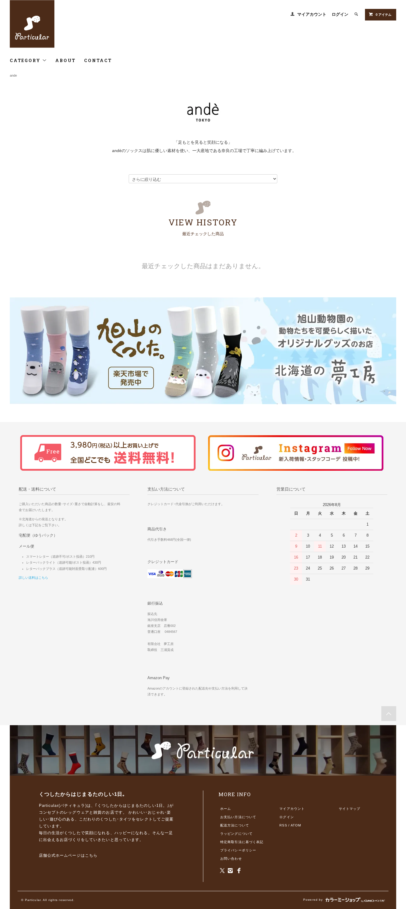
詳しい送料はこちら (33, 577)
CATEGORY (26, 60)
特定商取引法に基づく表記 (241, 842)
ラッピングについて (236, 833)
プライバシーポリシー (238, 850)
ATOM (296, 825)
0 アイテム (383, 14)
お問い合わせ (231, 858)
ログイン (340, 14)
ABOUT (65, 60)
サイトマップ (350, 808)
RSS (283, 825)
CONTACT (98, 60)
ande (13, 75)
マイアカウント (311, 14)
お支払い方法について (238, 817)
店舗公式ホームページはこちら (68, 855)
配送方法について (234, 825)
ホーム (225, 808)
